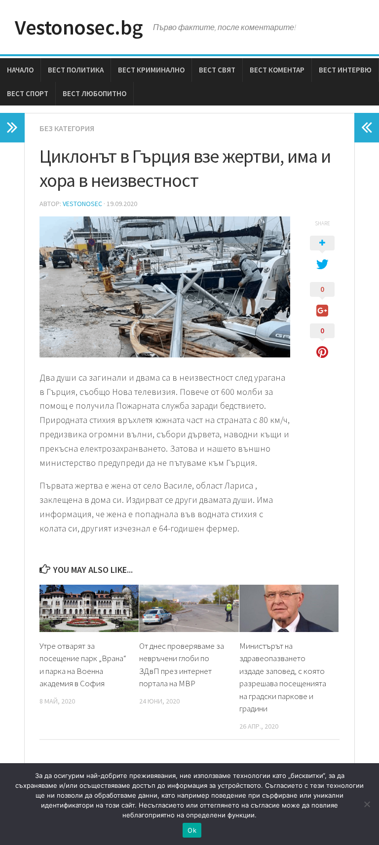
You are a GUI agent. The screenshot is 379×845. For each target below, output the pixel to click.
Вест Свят (217, 69)
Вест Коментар (277, 69)
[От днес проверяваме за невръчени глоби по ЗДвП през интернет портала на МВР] (188, 608)
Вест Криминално (151, 69)
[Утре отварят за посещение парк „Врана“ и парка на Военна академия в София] (89, 608)
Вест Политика (76, 69)
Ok (192, 830)
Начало (20, 69)
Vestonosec (82, 203)
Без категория (66, 128)
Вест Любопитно (94, 93)
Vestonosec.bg (79, 27)
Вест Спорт (27, 93)
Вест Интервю (345, 69)
